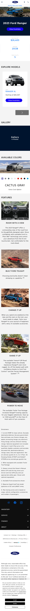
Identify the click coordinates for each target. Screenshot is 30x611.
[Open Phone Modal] (28, 2)
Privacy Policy (23, 538)
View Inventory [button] (15, 29)
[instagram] (21, 502)
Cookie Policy (7, 542)
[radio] (2, 178)
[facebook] (15, 502)
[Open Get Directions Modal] (24, 2)
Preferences (15, 607)
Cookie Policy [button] (22, 591)
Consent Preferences (15, 546)
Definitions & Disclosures (10, 538)
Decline (15, 603)
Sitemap (14, 535)
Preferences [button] (15, 595)
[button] (22, 112)
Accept (15, 600)
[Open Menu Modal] (2, 2)
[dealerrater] (8, 502)
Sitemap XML (21, 535)
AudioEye (23, 542)
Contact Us (7, 535)
